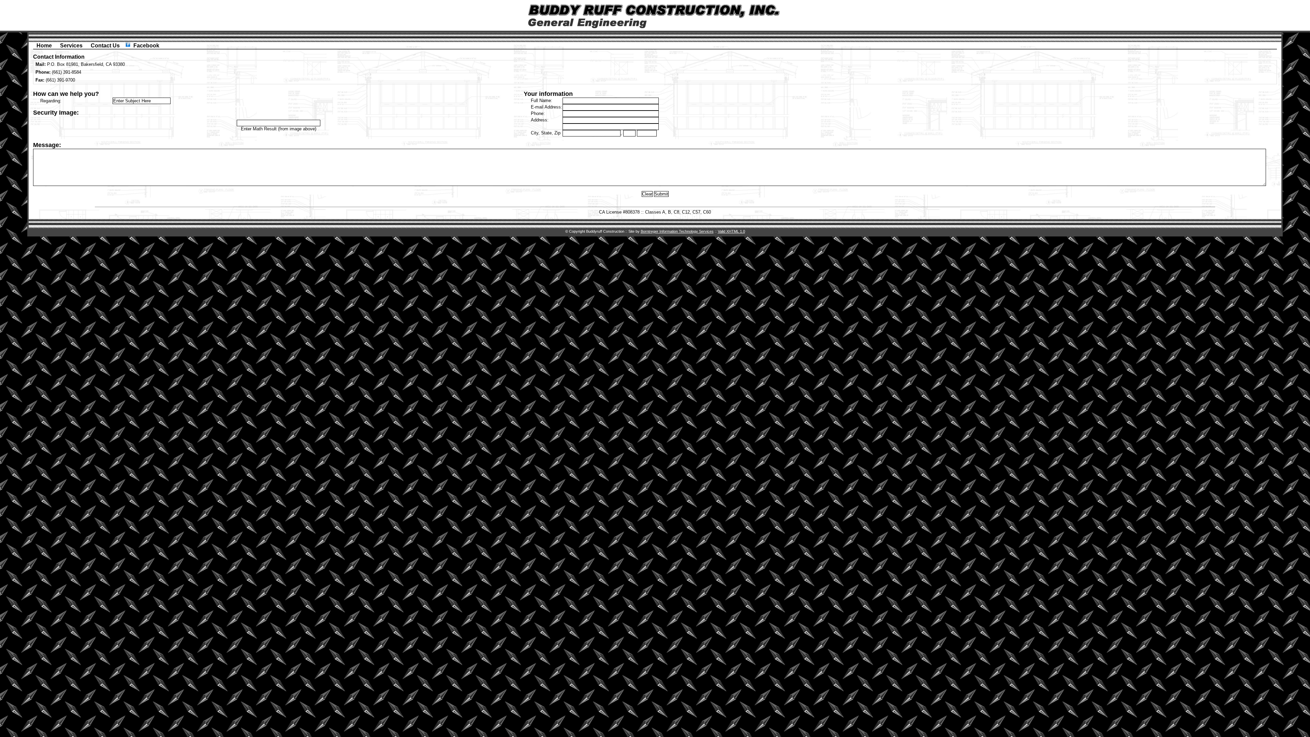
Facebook (146, 45)
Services (71, 45)
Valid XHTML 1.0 (731, 231)
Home (44, 45)
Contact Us (105, 45)
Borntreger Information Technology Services (677, 231)
